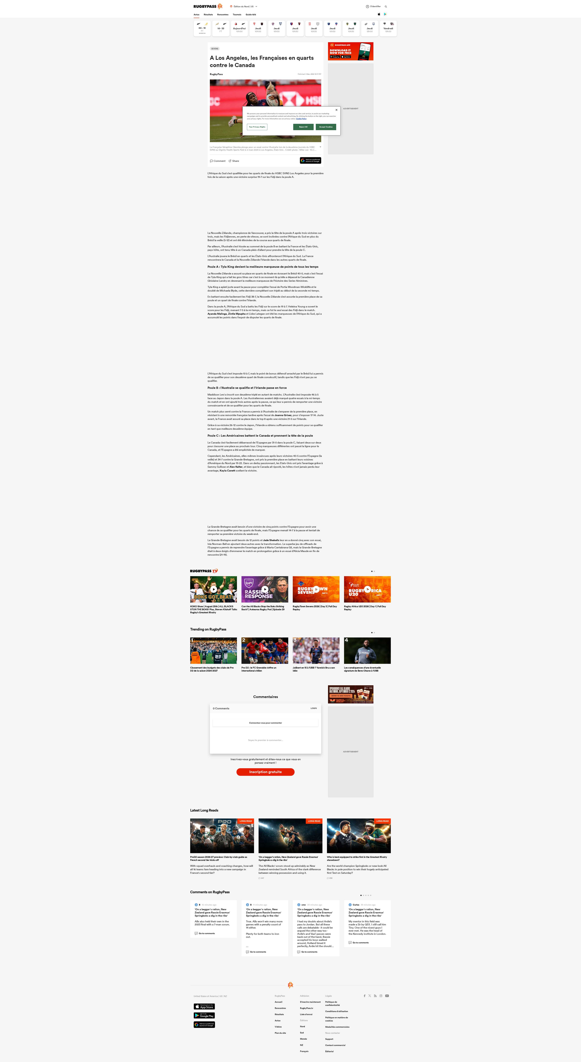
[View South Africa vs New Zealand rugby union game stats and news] (220, 28)
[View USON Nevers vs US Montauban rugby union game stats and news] (351, 28)
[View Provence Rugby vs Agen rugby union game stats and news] (369, 28)
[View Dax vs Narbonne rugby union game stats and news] (313, 28)
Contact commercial (335, 1045)
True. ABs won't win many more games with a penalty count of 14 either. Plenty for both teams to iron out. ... (264, 935)
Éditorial (329, 1051)
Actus (196, 14)
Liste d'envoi (306, 1014)
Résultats (208, 14)
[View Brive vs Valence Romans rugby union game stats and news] (388, 28)
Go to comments (205, 933)
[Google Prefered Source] (309, 161)
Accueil (278, 1001)
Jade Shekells (271, 540)
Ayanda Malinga (217, 313)
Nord (302, 1026)
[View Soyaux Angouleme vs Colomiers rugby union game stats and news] (276, 28)
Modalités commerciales (337, 1026)
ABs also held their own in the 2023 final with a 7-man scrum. (212, 923)
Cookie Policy (301, 118)
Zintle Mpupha (237, 313)
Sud (302, 1032)
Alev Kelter (236, 466)
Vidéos (278, 1026)
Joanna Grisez (283, 415)
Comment (219, 160)
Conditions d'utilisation (336, 1011)
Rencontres (222, 14)
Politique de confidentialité (332, 1003)
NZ (301, 1045)
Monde (303, 1038)
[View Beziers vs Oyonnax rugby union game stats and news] (295, 28)
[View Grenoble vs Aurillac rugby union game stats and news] (332, 28)
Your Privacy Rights (257, 127)
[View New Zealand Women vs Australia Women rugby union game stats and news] (202, 28)
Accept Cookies (326, 127)
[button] (222, 848)
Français (304, 1051)
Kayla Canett (227, 470)
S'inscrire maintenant (310, 1001)
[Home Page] (208, 6)
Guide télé (251, 14)
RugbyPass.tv (306, 1008)
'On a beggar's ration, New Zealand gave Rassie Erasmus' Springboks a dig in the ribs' (212, 912)
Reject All (303, 127)
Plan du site (280, 1032)
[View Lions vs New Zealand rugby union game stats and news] (239, 28)
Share (235, 160)
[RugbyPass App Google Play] (224, 1015)
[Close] (336, 110)
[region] (291, 121)
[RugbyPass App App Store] (224, 1006)
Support (329, 1039)
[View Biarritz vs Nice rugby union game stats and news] (258, 28)
